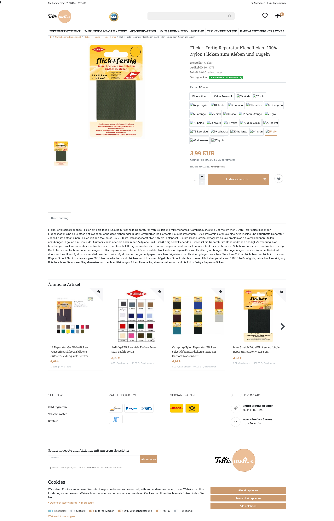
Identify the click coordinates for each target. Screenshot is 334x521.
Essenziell (60, 510)
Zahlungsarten (57, 407)
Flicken (97, 37)
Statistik (80, 510)
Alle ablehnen (248, 505)
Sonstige (197, 31)
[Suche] (230, 16)
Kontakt (53, 421)
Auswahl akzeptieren (248, 498)
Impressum (87, 502)
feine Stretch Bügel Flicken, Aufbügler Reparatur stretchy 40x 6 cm (257, 349)
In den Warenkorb (237, 179)
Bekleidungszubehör (65, 31)
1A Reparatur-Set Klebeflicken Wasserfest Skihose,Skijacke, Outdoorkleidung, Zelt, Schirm (69, 351)
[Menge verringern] (202, 182)
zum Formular (252, 423)
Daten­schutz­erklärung (64, 502)
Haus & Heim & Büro (174, 31)
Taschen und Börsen (222, 31)
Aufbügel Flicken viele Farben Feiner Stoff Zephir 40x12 (134, 349)
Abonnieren (148, 459)
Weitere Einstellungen (61, 516)
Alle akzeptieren (248, 490)
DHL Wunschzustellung (138, 510)
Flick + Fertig (110, 37)
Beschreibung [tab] (59, 218)
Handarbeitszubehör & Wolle (262, 31)
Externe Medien (104, 510)
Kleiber (87, 37)
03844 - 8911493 (253, 410)
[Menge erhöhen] (202, 176)
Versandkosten (217, 167)
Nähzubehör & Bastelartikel (105, 31)
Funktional (186, 510)
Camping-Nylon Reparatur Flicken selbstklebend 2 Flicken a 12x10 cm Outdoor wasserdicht (194, 351)
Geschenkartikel (143, 31)
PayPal (166, 510)
